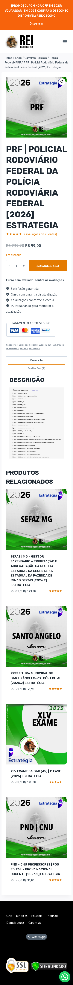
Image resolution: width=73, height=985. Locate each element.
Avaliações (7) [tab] (36, 368)
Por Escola (34, 348)
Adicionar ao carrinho (47, 267)
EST (54, 344)
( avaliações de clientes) (40, 234)
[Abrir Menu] (65, 41)
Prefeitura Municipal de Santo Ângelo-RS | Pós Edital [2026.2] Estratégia (36, 678)
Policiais (36, 916)
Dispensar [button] (36, 23)
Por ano (24, 348)
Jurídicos (22, 916)
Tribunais (52, 916)
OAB (9, 916)
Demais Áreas (15, 923)
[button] (62, 81)
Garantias (34, 923)
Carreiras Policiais (28, 344)
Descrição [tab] (36, 360)
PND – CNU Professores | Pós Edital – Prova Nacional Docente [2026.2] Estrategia (35, 869)
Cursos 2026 (45, 344)
